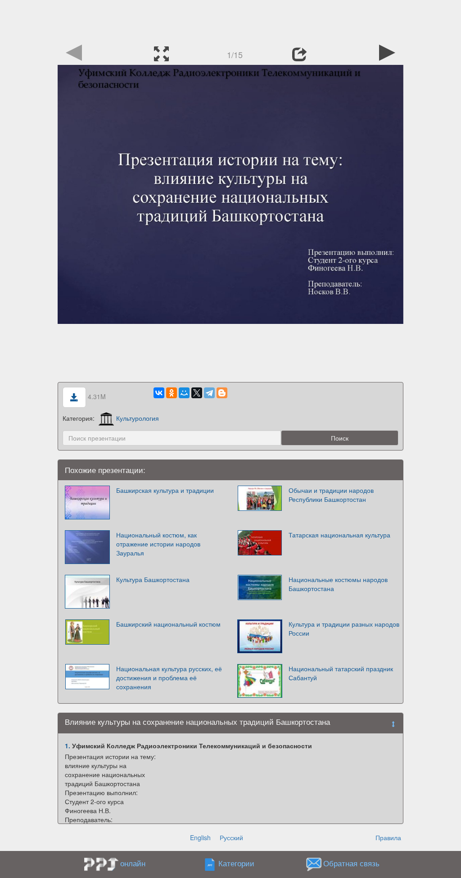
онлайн (132, 863)
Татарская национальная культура (339, 534)
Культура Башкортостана (153, 579)
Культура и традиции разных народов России (344, 628)
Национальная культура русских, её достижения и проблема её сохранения (169, 677)
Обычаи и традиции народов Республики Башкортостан (331, 495)
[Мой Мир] (184, 392)
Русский (231, 837)
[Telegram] (209, 392)
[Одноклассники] (171, 392)
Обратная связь (351, 863)
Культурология (137, 418)
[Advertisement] (230, 20)
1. (67, 745)
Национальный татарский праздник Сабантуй (341, 673)
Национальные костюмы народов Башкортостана (338, 584)
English (200, 837)
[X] (196, 392)
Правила (388, 837)
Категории (236, 863)
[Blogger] (222, 392)
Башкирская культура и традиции (165, 490)
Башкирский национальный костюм (168, 623)
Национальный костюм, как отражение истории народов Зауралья (158, 543)
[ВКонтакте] (159, 392)
